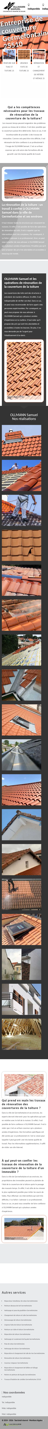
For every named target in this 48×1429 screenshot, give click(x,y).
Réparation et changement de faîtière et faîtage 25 (23, 579)
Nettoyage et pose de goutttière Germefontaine (20, 1311)
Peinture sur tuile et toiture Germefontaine (19, 1330)
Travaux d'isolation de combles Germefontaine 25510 (22, 1379)
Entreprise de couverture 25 (23, 440)
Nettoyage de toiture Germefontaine (17, 1349)
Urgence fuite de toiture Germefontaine (18, 1325)
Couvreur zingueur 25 (23, 684)
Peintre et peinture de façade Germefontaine (20, 1375)
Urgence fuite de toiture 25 (23, 544)
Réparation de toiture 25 (23, 474)
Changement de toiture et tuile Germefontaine (20, 1315)
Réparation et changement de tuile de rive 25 (23, 859)
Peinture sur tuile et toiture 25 (23, 509)
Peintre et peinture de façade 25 (23, 998)
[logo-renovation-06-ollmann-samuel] (14, 7)
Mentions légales (36, 1421)
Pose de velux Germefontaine (14, 1344)
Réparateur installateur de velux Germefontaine (21, 1301)
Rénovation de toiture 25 (23, 789)
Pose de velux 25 (23, 928)
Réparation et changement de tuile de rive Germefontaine (24, 1353)
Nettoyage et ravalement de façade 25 (23, 963)
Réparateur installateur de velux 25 (23, 719)
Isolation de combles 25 (23, 1033)
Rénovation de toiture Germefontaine (17, 1358)
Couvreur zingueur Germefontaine (16, 1363)
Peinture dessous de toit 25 (23, 824)
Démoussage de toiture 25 (23, 614)
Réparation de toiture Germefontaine (17, 1334)
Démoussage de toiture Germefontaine (17, 1320)
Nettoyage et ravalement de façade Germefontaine (22, 1339)
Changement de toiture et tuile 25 (23, 649)
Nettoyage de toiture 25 (23, 894)
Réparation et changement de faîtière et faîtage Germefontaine (21, 1369)
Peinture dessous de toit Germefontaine (18, 1306)
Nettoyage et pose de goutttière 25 (23, 754)
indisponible (34, 9)
